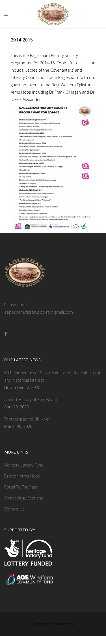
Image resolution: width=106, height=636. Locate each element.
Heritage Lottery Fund (24, 465)
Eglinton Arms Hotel (22, 476)
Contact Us (14, 509)
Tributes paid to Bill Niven (27, 419)
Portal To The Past (20, 487)
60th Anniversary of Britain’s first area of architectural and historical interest (52, 376)
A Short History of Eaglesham (30, 399)
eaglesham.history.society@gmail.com (38, 312)
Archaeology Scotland (24, 498)
